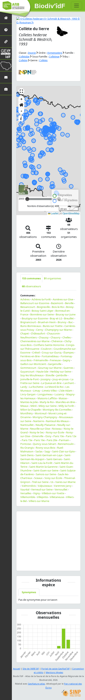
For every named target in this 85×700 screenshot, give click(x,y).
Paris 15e (27, 440)
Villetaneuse (57, 497)
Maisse (63, 398)
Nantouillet (27, 425)
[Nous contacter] (6, 77)
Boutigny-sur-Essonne (35, 318)
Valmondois (29, 485)
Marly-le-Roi (47, 402)
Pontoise (25, 444)
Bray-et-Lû (56, 318)
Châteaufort (38, 333)
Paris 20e (52, 440)
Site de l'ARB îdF (31, 668)
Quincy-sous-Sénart (44, 444)
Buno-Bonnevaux (30, 326)
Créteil (36, 352)
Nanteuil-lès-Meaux (57, 421)
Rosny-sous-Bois (45, 447)
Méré (33, 406)
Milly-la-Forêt (66, 406)
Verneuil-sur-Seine (42, 489)
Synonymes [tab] (29, 592)
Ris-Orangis (27, 447)
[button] (21, 91)
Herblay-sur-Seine (60, 371)
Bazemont (57, 303)
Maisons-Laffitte (47, 398)
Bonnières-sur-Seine (42, 314)
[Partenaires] (6, 41)
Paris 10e (58, 436)
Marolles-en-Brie (65, 402)
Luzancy (59, 394)
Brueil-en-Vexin (47, 322)
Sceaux (38, 478)
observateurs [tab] (31, 286)
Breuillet (69, 318)
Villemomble (27, 497)
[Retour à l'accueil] (6, 18)
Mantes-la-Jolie (29, 402)
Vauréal (24, 489)
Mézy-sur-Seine (48, 406)
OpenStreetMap (70, 213)
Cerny (39, 329)
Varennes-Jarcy (63, 485)
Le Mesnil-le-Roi (54, 387)
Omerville (37, 436)
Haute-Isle (42, 371)
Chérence (56, 341)
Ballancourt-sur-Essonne (34, 303)
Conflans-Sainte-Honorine (49, 345)
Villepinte (42, 497)
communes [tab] (31, 278)
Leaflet (54, 213)
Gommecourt (28, 368)
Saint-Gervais (54, 459)
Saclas (38, 451)
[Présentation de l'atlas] (6, 29)
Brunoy (62, 322)
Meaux (24, 406)
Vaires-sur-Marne (65, 482)
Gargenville (54, 364)
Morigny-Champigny (45, 417)
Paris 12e (71, 436)
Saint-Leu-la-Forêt (41, 463)
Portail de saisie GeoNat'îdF (55, 668)
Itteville (50, 375)
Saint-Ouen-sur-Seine (45, 470)
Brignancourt (28, 322)
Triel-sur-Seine (40, 482)
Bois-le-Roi (58, 307)
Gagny (66, 360)
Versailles (25, 493)
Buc (70, 322)
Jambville (61, 375)
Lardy (23, 387)
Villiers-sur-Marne (39, 501)
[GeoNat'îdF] (6, 53)
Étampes (68, 352)
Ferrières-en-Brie (30, 356)
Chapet (24, 333)
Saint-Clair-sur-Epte (63, 451)
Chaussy (44, 337)
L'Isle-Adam (65, 390)
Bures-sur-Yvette (52, 326)
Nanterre (38, 421)
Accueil (16, 668)
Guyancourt (27, 371)
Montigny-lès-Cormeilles (57, 409)
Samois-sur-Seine (46, 474)
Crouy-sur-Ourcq (51, 352)
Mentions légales (54, 672)
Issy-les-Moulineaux (32, 375)
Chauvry (55, 337)
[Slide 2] (52, 565)
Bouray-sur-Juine (66, 314)
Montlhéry (26, 413)
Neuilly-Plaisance (45, 425)
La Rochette (36, 387)
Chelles (66, 337)
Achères (25, 299)
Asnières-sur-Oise (63, 299)
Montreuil (40, 413)
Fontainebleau (50, 356)
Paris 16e (39, 440)
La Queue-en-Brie (51, 383)
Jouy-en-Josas (61, 379)
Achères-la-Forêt (41, 299)
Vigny (36, 493)
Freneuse (55, 360)
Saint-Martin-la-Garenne (43, 466)
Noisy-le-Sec (37, 432)
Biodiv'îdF (49, 6)
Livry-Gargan (28, 394)
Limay (36, 390)
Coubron (46, 348)
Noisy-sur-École (55, 432)
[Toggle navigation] (76, 6)
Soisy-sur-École (53, 478)
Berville (69, 303)
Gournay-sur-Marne (49, 368)
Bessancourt (27, 307)
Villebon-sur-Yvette (53, 493)
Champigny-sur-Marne (58, 329)
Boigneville (43, 307)
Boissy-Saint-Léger (42, 310)
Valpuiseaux (45, 485)
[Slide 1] (45, 565)
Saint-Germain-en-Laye (49, 455)
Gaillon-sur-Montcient (33, 364)
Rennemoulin (66, 444)
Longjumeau (45, 394)
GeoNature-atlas (36, 683)
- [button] (21, 111)
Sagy (47, 451)
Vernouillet (61, 489)
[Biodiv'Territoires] (6, 65)
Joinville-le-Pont (29, 379)
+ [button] (21, 99)
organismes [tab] (52, 278)
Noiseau (57, 428)
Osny (48, 436)
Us (51, 482)
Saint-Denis (27, 455)
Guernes (68, 368)
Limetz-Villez (49, 390)
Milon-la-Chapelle (30, 409)
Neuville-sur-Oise (40, 428)
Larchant (68, 383)
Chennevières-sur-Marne (34, 341)
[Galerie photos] (6, 89)
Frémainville (41, 360)
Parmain (64, 440)
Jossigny (46, 379)
